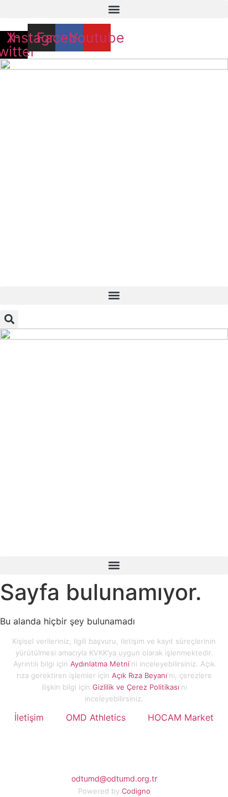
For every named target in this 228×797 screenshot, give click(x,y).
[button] (114, 9)
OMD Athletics (96, 717)
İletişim (29, 717)
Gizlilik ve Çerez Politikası (135, 687)
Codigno (136, 790)
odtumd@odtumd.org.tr (114, 778)
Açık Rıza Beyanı (139, 675)
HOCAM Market (181, 717)
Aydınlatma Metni (99, 663)
